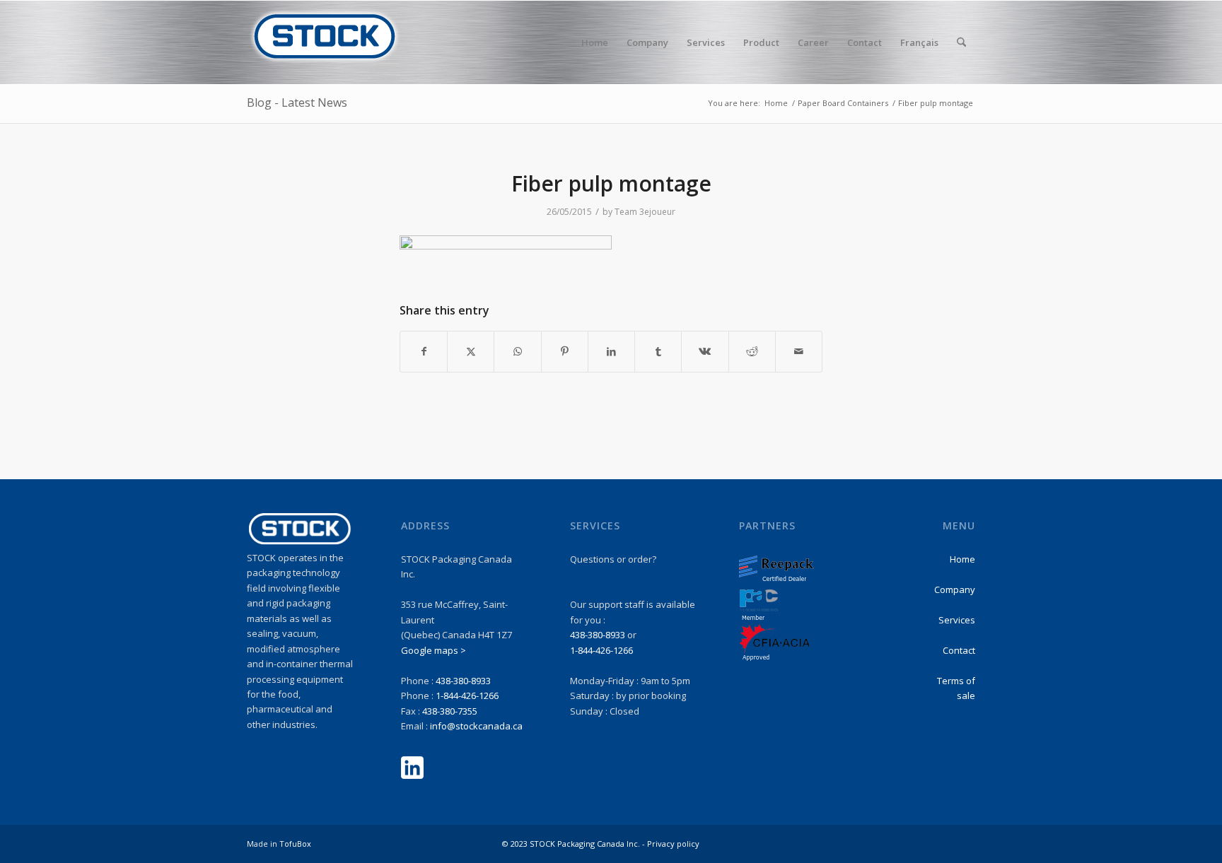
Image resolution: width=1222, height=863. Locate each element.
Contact (959, 650)
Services (956, 620)
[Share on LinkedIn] (611, 351)
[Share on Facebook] (423, 351)
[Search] (961, 42)
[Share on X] (471, 351)
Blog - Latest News (297, 102)
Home (962, 559)
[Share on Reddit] (752, 351)
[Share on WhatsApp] (517, 351)
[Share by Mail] (799, 351)
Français (919, 42)
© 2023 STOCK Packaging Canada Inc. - (574, 843)
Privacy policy (673, 843)
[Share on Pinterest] (565, 351)
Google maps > (433, 650)
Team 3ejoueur (645, 212)
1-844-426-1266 (467, 695)
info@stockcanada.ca (476, 726)
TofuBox (295, 843)
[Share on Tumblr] (658, 351)
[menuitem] (594, 42)
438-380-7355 (449, 711)
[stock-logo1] (324, 42)
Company (954, 589)
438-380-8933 (463, 680)
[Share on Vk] (705, 351)
